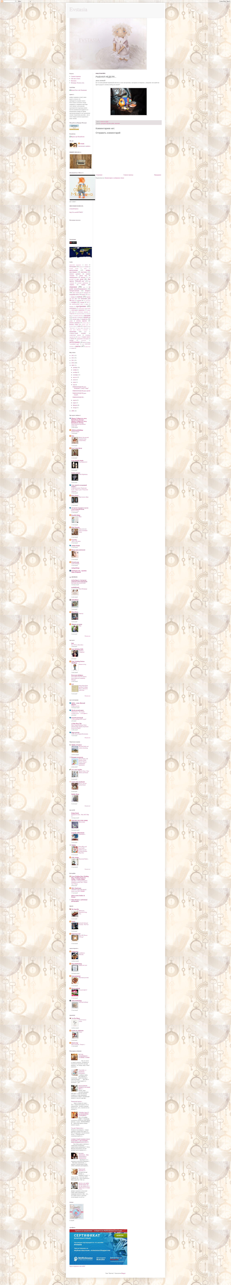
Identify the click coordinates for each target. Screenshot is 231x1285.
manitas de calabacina (77, 1030)
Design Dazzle (75, 813)
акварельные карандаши (75, 265)
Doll (72, 643)
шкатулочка (87, 346)
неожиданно (72, 308)
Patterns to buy (82, 664)
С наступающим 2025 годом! (78, 719)
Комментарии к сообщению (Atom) (114, 178)
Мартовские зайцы (83, 497)
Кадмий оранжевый (77, 718)
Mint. (80, 516)
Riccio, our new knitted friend (83, 784)
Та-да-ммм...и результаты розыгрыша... (82, 1071)
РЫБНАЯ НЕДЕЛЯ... (78, 397)
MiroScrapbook (75, 988)
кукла (79, 296)
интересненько (74, 291)
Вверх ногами (75, 732)
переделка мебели (80, 313)
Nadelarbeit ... (82, 834)
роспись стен (85, 324)
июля (74, 380)
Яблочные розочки (84, 977)
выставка (84, 272)
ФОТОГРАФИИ (74, 342)
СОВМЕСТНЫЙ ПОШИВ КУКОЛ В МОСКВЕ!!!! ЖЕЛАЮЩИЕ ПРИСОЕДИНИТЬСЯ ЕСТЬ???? (80, 1140)
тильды (71, 340)
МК (88, 302)
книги (83, 294)
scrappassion (74, 951)
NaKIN (73, 921)
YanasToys (74, 540)
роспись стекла (73, 324)
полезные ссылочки (78, 315)
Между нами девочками (78, 550)
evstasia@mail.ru (73, 209)
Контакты (73, 81)
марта (74, 403)
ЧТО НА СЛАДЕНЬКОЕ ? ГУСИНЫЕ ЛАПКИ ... (84, 1057)
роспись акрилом (81, 321)
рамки (71, 321)
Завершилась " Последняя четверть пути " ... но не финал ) (79, 712)
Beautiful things (75, 515)
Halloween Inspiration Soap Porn (83, 912)
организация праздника (82, 312)
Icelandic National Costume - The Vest (83, 923)
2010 (72, 363)
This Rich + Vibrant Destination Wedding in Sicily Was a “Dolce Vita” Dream (79, 882)
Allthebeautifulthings (77, 430)
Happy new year (83, 965)
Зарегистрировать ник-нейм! (77, 1266)
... (79, 449)
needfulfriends (75, 587)
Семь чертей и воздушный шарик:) (79, 485)
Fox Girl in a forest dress (77, 645)
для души (103, 123)
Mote (72, 436)
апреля (75, 400)
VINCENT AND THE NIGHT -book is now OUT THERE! (79, 890)
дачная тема (83, 275)
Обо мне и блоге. (75, 78)
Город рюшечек (75, 976)
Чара (80, 626)
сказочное (117, 123)
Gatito (80, 1032)
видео (85, 268)
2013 (72, 355)
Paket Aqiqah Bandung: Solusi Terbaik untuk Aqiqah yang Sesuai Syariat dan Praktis (79, 726)
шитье (78, 346)
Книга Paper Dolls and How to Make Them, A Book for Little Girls (83, 688)
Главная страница (128, 175)
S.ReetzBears (74, 600)
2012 (72, 358)
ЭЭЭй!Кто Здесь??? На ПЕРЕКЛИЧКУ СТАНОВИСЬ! (84, 1114)
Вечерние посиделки (77, 757)
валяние (87, 266)
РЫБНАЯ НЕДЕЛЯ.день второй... (79, 394)
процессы (87, 317)
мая (74, 384)
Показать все (87, 636)
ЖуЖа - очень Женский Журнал (78, 703)
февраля (75, 405)
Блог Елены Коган (76, 448)
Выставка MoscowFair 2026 (78, 583)
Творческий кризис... (77, 1101)
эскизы (73, 348)
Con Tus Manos (75, 1018)
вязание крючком (74, 274)
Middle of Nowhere (76, 745)
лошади (82, 302)
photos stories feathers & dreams (78, 896)
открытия (71, 313)
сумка (79, 337)
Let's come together (76, 769)
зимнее (83, 284)
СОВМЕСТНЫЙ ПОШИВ (77, 333)
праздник (87, 315)
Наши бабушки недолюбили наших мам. (78, 424)
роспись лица (85, 322)
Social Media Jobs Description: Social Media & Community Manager (79, 678)
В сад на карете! (83, 990)
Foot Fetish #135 (83, 462)
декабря (75, 367)
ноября (75, 370)
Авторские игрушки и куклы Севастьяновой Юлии (79, 508)
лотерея (73, 302)
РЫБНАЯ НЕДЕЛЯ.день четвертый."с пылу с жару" (81, 387)
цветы (84, 342)
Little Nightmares (83, 474)
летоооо (79, 300)
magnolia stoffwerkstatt (77, 833)
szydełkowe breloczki (82, 953)
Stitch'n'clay (74, 1043)
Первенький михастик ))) (82, 1169)
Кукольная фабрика (77, 675)
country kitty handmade (78, 782)
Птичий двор (75, 562)
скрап (85, 331)
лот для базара (87, 300)
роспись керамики (74, 322)
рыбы (112, 123)
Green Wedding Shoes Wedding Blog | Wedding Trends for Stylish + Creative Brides (80, 877)
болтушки (72, 266)
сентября (75, 375)
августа (75, 377)
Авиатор (81, 613)
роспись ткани (72, 326)
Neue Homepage (83, 589)
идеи (84, 287)
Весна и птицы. (75, 511)
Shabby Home (75, 794)
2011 (72, 360)
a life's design (75, 857)
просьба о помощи (77, 317)
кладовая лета (74, 294)
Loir (72, 684)
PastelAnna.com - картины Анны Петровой (79, 571)
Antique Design (75, 545)
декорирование (73, 277)
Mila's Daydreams (76, 888)
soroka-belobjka (75, 563)
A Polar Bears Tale (76, 723)
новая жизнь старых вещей (84, 308)
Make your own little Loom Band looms (83, 530)
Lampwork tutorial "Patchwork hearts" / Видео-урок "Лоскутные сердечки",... (79, 489)
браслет (81, 266)
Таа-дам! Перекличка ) (77, 1128)
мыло (87, 304)
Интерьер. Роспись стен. (77, 83)
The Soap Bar (75, 909)
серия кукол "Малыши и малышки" (78, 329)
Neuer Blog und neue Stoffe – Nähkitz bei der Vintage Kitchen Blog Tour (83, 850)
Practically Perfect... (84, 859)
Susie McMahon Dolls (77, 649)
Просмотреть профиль (84, 146)
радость (84, 319)
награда (71, 306)
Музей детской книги (77, 710)
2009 (72, 365)
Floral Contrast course (82, 1020)
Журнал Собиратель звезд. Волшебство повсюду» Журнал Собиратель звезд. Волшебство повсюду (79, 420)
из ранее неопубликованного (79, 288)
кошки (73, 297)
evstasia (82, 144)
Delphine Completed (81, 651)
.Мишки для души (76, 624)
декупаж (83, 277)
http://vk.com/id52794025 (76, 212)
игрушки (108, 123)
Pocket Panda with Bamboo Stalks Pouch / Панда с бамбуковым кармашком (83, 762)
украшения (83, 340)
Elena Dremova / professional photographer (79, 900)
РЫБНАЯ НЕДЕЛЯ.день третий (81, 391)
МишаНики (74, 612)
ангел (86, 265)
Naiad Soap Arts (75, 934)
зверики (71, 284)
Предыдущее (157, 175)
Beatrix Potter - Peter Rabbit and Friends (84, 771)
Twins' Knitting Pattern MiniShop (77, 662)
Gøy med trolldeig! (83, 1002)
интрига (87, 291)
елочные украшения (82, 283)
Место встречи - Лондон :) (78, 1044)
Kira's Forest (74, 495)
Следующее (99, 175)
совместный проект (75, 335)
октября (75, 372)
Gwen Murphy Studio (77, 460)
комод (89, 294)
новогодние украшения (77, 310)
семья (84, 326)
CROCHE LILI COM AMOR (79, 820)
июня (74, 382)
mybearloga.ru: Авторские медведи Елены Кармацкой (79, 580)
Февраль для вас (75, 706)
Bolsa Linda (82, 822)
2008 (72, 411)
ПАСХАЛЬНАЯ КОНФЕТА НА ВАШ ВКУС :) (84, 1087)
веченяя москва (73, 268)
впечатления (73, 270)
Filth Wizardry (75, 527)
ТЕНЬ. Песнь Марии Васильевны (79, 734)
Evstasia (78, 9)
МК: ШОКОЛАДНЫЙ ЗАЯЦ (76, 304)
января (75, 407)
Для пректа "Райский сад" (79, 280)
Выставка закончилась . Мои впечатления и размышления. (84, 1155)
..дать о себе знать (76, 541)
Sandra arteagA (75, 473)
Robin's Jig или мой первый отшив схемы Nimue (84, 439)
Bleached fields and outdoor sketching (83, 747)
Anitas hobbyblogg (76, 1001)
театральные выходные (83, 338)
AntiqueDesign (75, 568)
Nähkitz (73, 845)
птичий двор (75, 319)
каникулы (86, 292)
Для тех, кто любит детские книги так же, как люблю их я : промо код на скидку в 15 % (84, 1186)
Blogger (123, 1273)
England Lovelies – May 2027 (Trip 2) (80, 815)
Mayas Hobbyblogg (76, 964)
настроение (81, 306)
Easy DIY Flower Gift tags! (83, 936)
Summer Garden (75, 431)
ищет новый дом (77, 292)
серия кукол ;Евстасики (83, 328)
